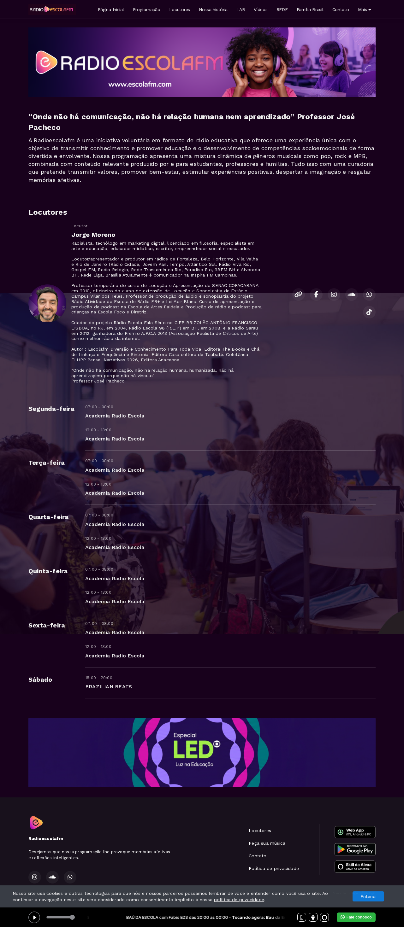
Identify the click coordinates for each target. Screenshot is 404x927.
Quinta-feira (48, 571)
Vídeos (260, 9)
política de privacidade (239, 899)
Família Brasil (310, 9)
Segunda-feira (51, 408)
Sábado (40, 679)
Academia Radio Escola (114, 416)
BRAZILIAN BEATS (108, 687)
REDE (282, 9)
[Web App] (301, 917)
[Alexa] (324, 917)
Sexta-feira (46, 625)
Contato (340, 9)
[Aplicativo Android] (313, 917)
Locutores (179, 9)
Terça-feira (46, 462)
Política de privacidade (274, 868)
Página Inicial (111, 9)
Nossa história (213, 9)
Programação (146, 9)
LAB (240, 9)
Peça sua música (267, 843)
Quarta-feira (48, 517)
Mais (363, 9)
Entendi (368, 896)
